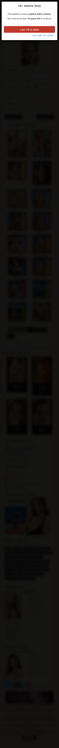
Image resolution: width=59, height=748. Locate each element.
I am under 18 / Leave (42, 35)
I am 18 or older (29, 29)
